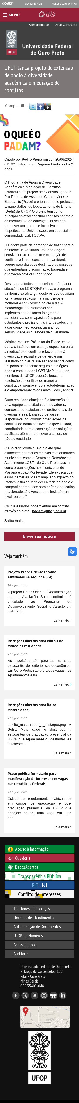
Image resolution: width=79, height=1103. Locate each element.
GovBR (7, 4)
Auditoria (21, 954)
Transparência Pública (39, 876)
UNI (39, 885)
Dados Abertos (26, 867)
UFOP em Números (28, 936)
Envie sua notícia (39, 536)
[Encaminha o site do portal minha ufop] (47, 14)
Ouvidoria (22, 858)
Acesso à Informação (31, 849)
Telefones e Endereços (32, 909)
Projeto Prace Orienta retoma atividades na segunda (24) (32, 575)
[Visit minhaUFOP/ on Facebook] (40, 106)
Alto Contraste (66, 24)
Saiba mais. (13, 521)
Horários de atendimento (34, 918)
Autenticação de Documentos (37, 927)
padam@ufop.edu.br (49, 511)
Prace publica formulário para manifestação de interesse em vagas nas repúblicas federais (38, 778)
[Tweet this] (32, 106)
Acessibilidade (38, 24)
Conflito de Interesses (39, 894)
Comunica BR (33, 3)
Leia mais (61, 620)
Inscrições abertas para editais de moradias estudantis (35, 643)
